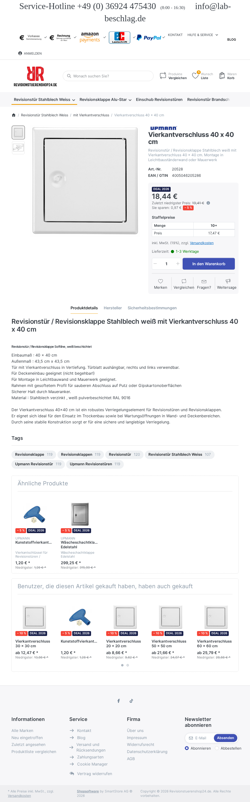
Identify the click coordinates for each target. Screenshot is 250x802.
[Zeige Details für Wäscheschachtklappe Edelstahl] (80, 514)
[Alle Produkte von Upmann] (163, 127)
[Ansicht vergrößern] (85, 181)
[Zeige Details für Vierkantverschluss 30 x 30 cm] (34, 617)
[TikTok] (131, 700)
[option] (18, 132)
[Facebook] (118, 700)
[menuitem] (44, 99)
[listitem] (85, 181)
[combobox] (108, 76)
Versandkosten (202, 243)
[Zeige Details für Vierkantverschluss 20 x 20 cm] (125, 617)
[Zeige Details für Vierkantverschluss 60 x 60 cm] (216, 617)
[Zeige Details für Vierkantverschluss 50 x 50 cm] (170, 617)
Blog (231, 39)
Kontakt (175, 35)
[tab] (84, 308)
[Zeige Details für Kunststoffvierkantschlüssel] (34, 514)
